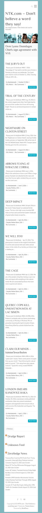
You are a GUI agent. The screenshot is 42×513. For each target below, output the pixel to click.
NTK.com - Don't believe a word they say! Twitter (21, 499)
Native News (15, 222)
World (11, 84)
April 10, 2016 (22, 333)
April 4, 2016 (22, 373)
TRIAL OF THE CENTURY (20, 95)
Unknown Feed (16, 444)
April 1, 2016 (22, 413)
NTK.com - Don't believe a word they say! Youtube (24, 499)
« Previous (9, 429)
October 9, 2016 (23, 82)
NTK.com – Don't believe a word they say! (20, 18)
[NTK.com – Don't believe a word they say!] (21, 34)
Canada (8, 188)
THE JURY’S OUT (15, 63)
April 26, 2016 (22, 220)
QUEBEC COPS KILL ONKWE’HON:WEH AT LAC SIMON (18, 309)
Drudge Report (16, 436)
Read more (32, 87)
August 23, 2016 (23, 150)
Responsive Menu (35, 6)
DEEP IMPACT (13, 201)
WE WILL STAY (14, 236)
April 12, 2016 (22, 289)
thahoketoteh (12, 82)
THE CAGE (11, 270)
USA (7, 84)
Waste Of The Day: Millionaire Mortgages (18, 465)
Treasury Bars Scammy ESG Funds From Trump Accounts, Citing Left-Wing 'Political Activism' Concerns (20, 460)
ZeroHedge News (17, 453)
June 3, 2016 (22, 186)
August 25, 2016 (23, 114)
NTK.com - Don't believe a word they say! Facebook (17, 499)
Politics (13, 188)
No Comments (19, 84)
